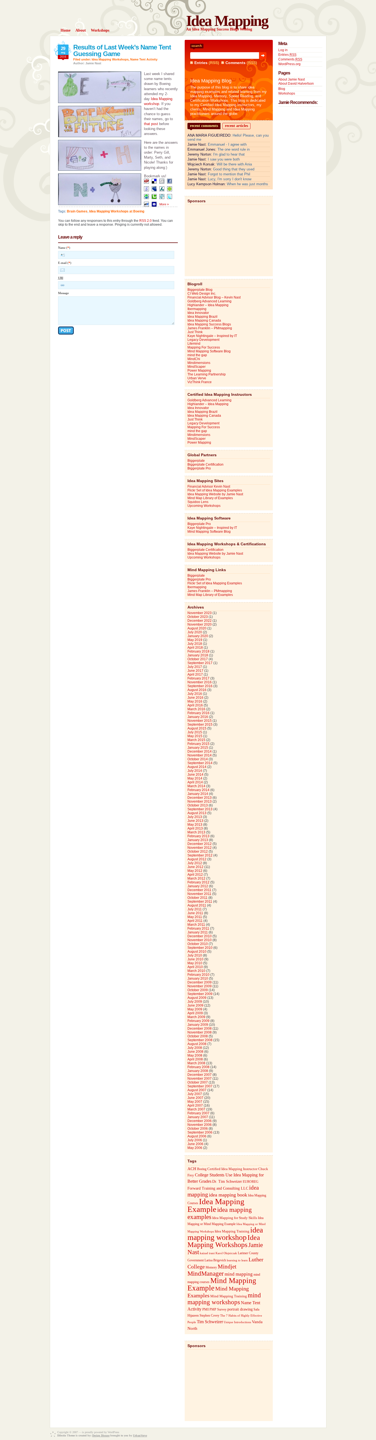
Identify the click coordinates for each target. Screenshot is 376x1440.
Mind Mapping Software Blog (209, 351)
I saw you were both (224, 159)
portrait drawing (240, 1309)
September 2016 (199, 686)
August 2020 (196, 628)
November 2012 (199, 848)
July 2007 (194, 1094)
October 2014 (197, 759)
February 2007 (198, 1113)
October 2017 (197, 659)
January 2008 (197, 1071)
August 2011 (196, 905)
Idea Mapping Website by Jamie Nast (215, 494)
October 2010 (197, 944)
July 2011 (194, 909)
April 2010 (195, 967)
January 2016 (197, 717)
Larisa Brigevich (215, 1260)
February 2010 (198, 975)
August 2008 (196, 1044)
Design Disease (101, 1435)
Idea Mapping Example (215, 1205)
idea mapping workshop (225, 1234)
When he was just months (247, 184)
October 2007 (197, 1082)
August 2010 (196, 951)
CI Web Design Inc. (201, 293)
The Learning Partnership (206, 374)
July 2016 (194, 694)
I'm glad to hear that (229, 154)
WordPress (113, 1432)
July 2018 (194, 644)
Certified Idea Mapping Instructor (232, 1169)
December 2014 (199, 751)
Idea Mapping (227, 20)
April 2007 (195, 1105)
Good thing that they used (233, 169)
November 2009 (199, 986)
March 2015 (196, 740)
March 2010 (196, 971)
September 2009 (199, 994)
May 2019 (194, 640)
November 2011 (199, 894)
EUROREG (250, 1182)
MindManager (205, 1273)
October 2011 (197, 898)
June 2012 (195, 867)
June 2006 (195, 1144)
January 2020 (197, 636)
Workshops (286, 93)
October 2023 (197, 617)
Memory (211, 1267)
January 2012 (197, 886)
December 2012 (199, 844)
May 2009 (194, 1009)
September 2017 (199, 663)
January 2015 (197, 748)
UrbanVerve (140, 1435)
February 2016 (198, 713)
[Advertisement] (228, 239)
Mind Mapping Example (221, 1284)
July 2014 (194, 771)
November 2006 (199, 1125)
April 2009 (195, 1013)
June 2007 (195, 1098)
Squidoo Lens (197, 502)
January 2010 (197, 978)
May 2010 (194, 963)
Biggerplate (196, 461)
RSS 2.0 (145, 221)
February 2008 (198, 1067)
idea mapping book (228, 1195)
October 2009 (197, 990)
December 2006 (199, 1121)
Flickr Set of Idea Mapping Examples (214, 490)
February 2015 (198, 744)
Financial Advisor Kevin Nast (208, 486)
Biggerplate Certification (205, 464)
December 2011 (199, 890)
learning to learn (237, 1260)
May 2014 (194, 778)
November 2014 (199, 755)
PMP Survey (218, 1309)
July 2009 (194, 1002)
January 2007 (197, 1117)
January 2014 (197, 794)
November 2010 (199, 940)
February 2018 (198, 651)
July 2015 (194, 732)
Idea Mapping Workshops (110, 59)
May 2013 (194, 825)
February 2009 (198, 1021)
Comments (235, 62)
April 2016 (195, 705)
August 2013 (196, 813)
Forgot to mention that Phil (229, 174)
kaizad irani (207, 1253)
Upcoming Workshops (203, 506)
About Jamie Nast (291, 79)
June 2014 (195, 774)
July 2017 (194, 667)
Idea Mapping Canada (204, 320)
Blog (281, 89)
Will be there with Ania (234, 164)
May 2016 (194, 701)
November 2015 (199, 721)
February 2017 (198, 678)
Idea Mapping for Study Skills (234, 1218)
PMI (205, 1309)
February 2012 (198, 882)
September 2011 (199, 901)
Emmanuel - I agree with (227, 144)
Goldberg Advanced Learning (209, 301)
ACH (191, 1168)
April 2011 (195, 921)
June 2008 (195, 1052)
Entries (201, 62)
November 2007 (199, 1078)
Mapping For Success (203, 347)
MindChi (193, 359)
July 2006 (194, 1140)
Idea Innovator (198, 313)
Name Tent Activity (143, 59)
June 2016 (195, 698)
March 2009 (196, 1017)
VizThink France (199, 382)
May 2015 (194, 736)
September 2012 (199, 855)
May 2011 (194, 917)
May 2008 (194, 1055)
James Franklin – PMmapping (209, 328)
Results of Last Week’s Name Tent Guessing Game (122, 50)
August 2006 (196, 1136)
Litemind (193, 344)
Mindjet (227, 1266)
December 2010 (199, 936)
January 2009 (197, 1025)
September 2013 (199, 809)
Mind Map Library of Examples (210, 498)
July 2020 (194, 632)
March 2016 (196, 709)
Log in (283, 50)
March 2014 (196, 786)
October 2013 (197, 805)
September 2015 (199, 724)
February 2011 (198, 928)
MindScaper (196, 367)
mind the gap (197, 355)
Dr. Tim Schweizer (227, 1181)
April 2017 (195, 674)
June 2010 (195, 959)
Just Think (195, 332)
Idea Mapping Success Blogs (209, 324)
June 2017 (195, 671)
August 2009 (196, 998)
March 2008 (196, 1063)
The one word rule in (233, 149)
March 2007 (196, 1109)
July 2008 (194, 1048)
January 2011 (197, 932)
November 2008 (199, 1032)
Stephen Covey (209, 1315)
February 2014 (198, 790)
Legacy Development (203, 340)
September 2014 (199, 763)
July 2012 (194, 863)
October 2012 (197, 851)
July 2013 (194, 817)
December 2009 (199, 982)
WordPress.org (289, 64)
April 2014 (195, 782)
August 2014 (196, 767)
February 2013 (198, 836)
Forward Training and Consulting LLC (217, 1188)
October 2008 (197, 1036)
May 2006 (194, 1148)
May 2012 (194, 871)
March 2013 (196, 832)
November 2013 (199, 801)
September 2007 (199, 1086)
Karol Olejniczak (226, 1253)
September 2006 (199, 1132)
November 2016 (199, 682)
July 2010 (194, 955)
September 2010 (199, 948)
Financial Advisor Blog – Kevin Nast (214, 297)
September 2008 (199, 1040)
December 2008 (199, 1028)
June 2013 (195, 821)
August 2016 (196, 690)
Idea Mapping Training (232, 1231)
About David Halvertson (296, 83)
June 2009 (195, 1005)
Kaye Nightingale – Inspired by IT (212, 336)
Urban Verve (196, 378)
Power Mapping (199, 370)
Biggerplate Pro (199, 468)
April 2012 (195, 875)
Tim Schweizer (210, 1321)
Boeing (201, 1169)
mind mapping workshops (224, 1299)
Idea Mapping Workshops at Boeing (116, 211)
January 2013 (197, 840)
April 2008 (195, 1059)
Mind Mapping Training (228, 1296)
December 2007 (199, 1075)
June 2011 (195, 913)
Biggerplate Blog (199, 290)
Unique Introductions (237, 1322)
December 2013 (199, 798)
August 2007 (196, 1090)
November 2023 (199, 613)
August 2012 (196, 859)
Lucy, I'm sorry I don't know (229, 179)
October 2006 (197, 1129)
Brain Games (77, 211)
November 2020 (199, 624)
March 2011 (196, 925)
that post (151, 124)
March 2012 (196, 878)
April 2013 (195, 828)
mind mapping (239, 1274)
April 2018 (195, 647)
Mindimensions (198, 363)
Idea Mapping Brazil (202, 317)
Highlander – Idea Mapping (207, 305)
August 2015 (196, 728)
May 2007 (194, 1102)
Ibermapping (196, 309)
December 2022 (199, 621)
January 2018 (197, 655)
